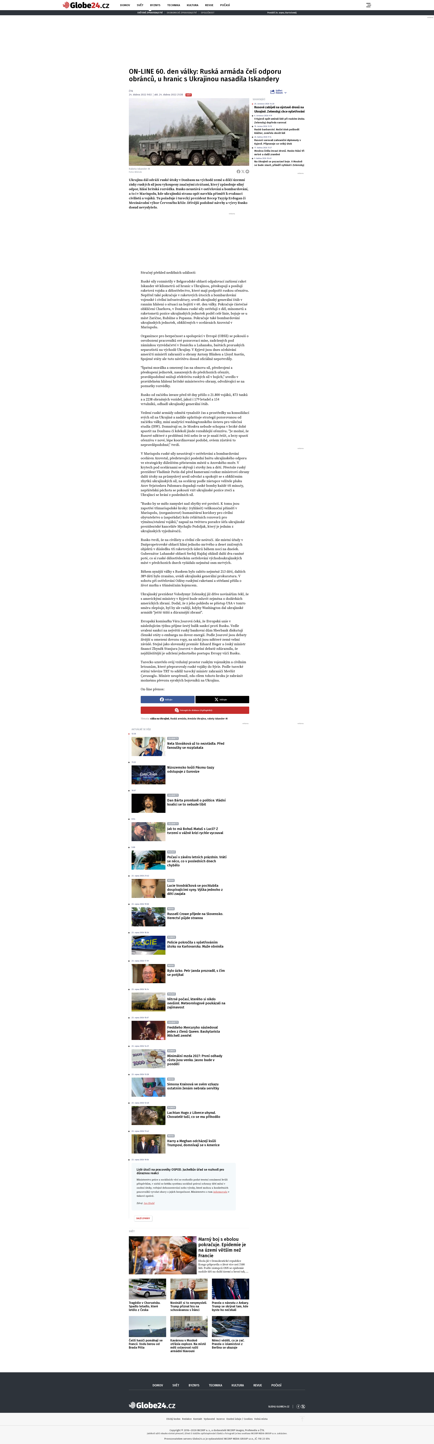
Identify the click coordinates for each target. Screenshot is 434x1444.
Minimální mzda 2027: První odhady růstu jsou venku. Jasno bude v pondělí (194, 1060)
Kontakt (197, 1419)
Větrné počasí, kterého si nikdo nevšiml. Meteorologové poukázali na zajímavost (196, 1003)
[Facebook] (238, 171)
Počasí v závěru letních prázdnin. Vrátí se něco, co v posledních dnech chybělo (196, 861)
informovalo (220, 1192)
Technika (173, 5)
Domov (125, 5)
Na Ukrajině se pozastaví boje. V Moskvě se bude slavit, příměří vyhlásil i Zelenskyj (279, 163)
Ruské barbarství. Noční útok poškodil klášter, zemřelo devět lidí (276, 131)
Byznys (155, 5)
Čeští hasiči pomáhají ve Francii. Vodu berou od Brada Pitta (146, 1344)
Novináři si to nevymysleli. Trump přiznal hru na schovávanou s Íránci (188, 1306)
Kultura (192, 5)
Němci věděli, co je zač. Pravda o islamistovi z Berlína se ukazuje (228, 1344)
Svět (140, 5)
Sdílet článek (279, 91)
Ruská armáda (178, 718)
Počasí (225, 5)
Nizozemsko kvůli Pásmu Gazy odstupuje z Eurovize (190, 769)
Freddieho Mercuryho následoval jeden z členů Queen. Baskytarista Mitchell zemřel (193, 1031)
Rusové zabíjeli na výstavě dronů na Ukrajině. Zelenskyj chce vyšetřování (279, 109)
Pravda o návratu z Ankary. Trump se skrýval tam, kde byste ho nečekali (230, 1306)
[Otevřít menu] (368, 5)
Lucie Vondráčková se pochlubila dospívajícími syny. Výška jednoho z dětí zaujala (195, 890)
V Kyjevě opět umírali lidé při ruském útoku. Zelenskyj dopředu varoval (279, 120)
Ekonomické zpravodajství (182, 12)
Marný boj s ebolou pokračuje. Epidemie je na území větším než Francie (222, 1247)
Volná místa (261, 1419)
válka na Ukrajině (159, 718)
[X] (243, 171)
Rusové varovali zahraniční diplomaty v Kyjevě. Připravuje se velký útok (277, 142)
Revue (209, 5)
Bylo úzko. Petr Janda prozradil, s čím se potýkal (196, 973)
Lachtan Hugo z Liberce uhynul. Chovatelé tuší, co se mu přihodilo (193, 1115)
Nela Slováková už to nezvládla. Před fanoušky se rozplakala (195, 745)
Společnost (207, 12)
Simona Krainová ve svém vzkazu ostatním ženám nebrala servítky (193, 1086)
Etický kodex (173, 1419)
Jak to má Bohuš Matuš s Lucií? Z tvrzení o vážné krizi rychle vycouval (195, 831)
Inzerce (220, 1419)
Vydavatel (209, 1419)
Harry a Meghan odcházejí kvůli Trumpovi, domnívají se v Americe (193, 1143)
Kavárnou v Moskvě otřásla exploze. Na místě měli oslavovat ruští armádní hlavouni (188, 1346)
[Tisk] (247, 171)
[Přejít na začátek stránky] (302, 1419)
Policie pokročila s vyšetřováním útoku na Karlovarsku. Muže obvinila (195, 944)
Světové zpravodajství (150, 12)
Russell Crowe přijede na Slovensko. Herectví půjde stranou (195, 916)
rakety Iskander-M (217, 718)
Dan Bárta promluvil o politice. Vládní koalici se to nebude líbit (196, 802)
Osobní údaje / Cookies (239, 1419)
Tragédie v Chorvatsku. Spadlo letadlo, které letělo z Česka (144, 1306)
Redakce (187, 1419)
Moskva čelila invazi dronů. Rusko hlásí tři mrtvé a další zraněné (279, 152)
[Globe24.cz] (86, 5)
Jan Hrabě (149, 1203)
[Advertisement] (195, 240)
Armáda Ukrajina (197, 718)
